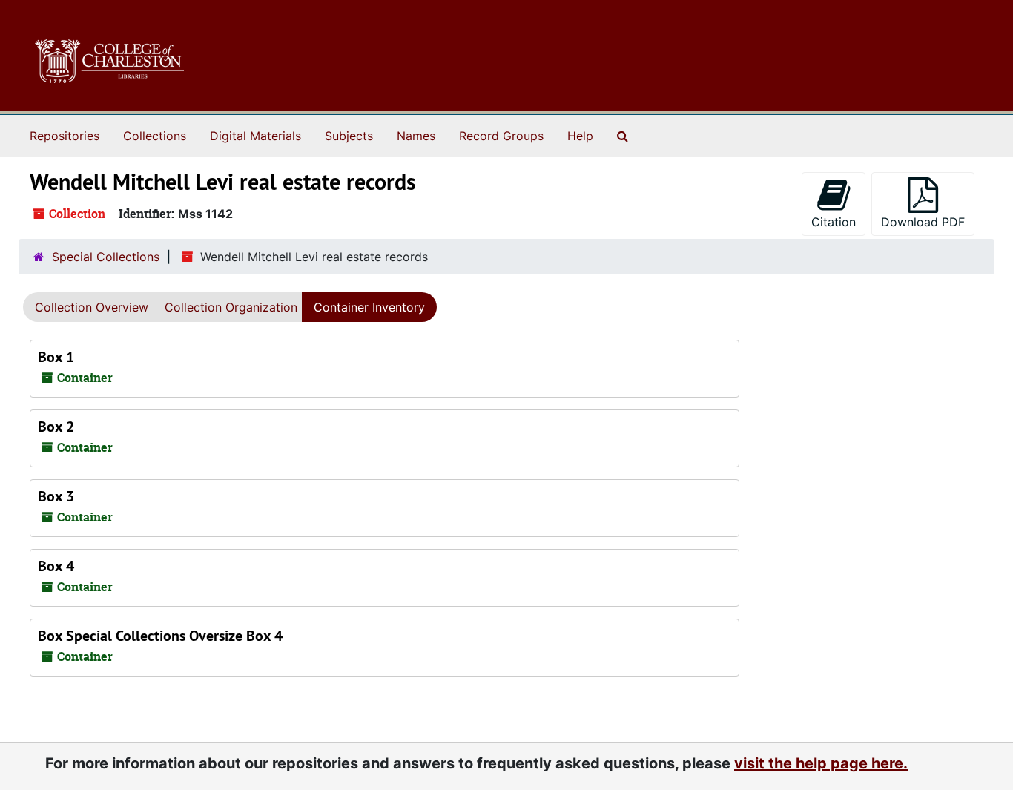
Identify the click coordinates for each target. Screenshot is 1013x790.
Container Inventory (369, 307)
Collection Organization (231, 307)
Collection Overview (91, 307)
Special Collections (105, 256)
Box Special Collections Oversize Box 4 (160, 635)
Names (416, 135)
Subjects (349, 135)
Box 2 (56, 426)
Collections (154, 135)
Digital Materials (255, 135)
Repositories (64, 135)
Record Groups (501, 135)
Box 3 (56, 496)
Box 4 (56, 566)
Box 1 (56, 356)
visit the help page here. (821, 763)
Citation (833, 221)
